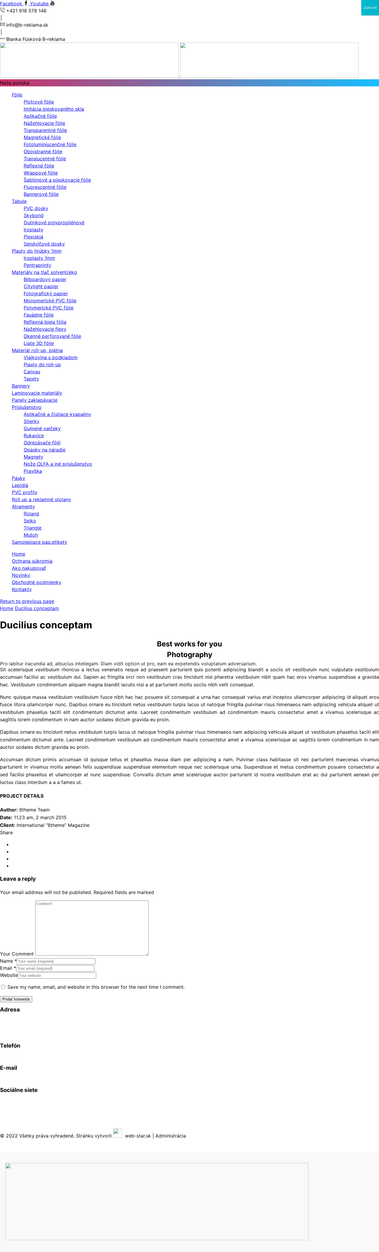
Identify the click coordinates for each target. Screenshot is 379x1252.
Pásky (18, 478)
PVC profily (24, 492)
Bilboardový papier (45, 279)
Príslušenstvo (26, 407)
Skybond (34, 215)
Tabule (19, 201)
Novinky (21, 575)
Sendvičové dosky (44, 244)
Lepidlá (20, 485)
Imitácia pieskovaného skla (54, 109)
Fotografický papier (46, 293)
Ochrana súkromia (32, 561)
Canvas (32, 372)
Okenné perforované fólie (52, 336)
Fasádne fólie (39, 315)
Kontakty (22, 589)
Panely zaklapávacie (34, 400)
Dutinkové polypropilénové (54, 222)
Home (18, 554)
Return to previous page (27, 601)
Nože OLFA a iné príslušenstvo (58, 464)
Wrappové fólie (41, 173)
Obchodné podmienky (36, 582)
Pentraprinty (37, 265)
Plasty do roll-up (42, 364)
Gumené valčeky (42, 428)
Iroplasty (33, 230)
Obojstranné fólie (43, 151)
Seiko (30, 521)
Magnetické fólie (42, 137)
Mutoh (31, 535)
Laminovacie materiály (37, 393)
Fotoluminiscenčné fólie (50, 144)
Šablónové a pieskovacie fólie (57, 180)
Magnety (33, 457)
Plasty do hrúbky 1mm (37, 251)
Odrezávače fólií (42, 443)
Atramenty (23, 506)
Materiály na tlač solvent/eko (44, 272)
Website (9, 975)
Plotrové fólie (39, 102)
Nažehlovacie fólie (44, 123)
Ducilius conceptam (37, 608)
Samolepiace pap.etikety (39, 542)
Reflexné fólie (39, 166)
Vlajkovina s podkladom (51, 357)
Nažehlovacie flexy (45, 329)
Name (8, 961)
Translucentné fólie (45, 159)
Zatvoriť (370, 7)
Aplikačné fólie (40, 116)
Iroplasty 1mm (39, 258)
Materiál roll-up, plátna (37, 350)
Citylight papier (41, 286)
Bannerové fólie (41, 194)
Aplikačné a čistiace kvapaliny (57, 414)
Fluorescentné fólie (45, 187)
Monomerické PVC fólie (50, 301)
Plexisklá (33, 237)
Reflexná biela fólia (45, 322)
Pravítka (33, 471)
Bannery (21, 386)
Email (8, 968)
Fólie (17, 95)
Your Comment (17, 954)
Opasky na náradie (44, 450)
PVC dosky (36, 208)
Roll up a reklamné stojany (41, 499)
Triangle (32, 528)
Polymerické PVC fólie (48, 308)
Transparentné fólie (45, 130)
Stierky (31, 421)
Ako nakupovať (29, 568)
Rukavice (34, 435)
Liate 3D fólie (39, 343)
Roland (31, 514)
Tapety (31, 379)
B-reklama (39, 1101)
